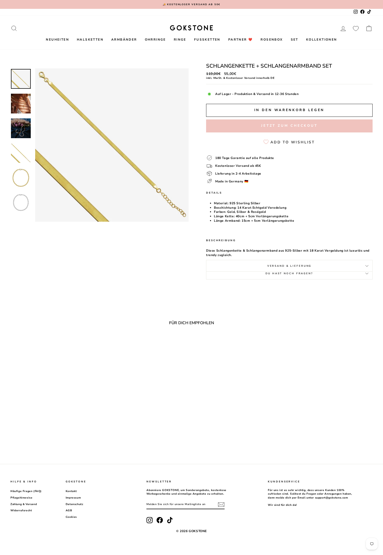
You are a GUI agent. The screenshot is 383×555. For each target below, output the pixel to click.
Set (294, 39)
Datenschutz (74, 504)
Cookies (71, 517)
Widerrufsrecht (21, 510)
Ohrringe (155, 39)
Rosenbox (272, 39)
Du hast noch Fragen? (289, 273)
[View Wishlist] (356, 28)
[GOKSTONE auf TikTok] (170, 520)
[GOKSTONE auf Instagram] (149, 520)
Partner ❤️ (240, 39)
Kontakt (71, 491)
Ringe (180, 39)
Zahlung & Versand (23, 504)
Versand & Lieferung (289, 265)
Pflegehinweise (21, 498)
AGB (69, 510)
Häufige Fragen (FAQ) (26, 491)
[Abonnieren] (221, 504)
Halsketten (90, 39)
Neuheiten (57, 39)
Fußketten (207, 39)
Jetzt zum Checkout (289, 125)
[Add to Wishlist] (91, 343)
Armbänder (124, 39)
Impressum (73, 498)
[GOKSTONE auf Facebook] (160, 520)
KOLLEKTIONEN (321, 39)
